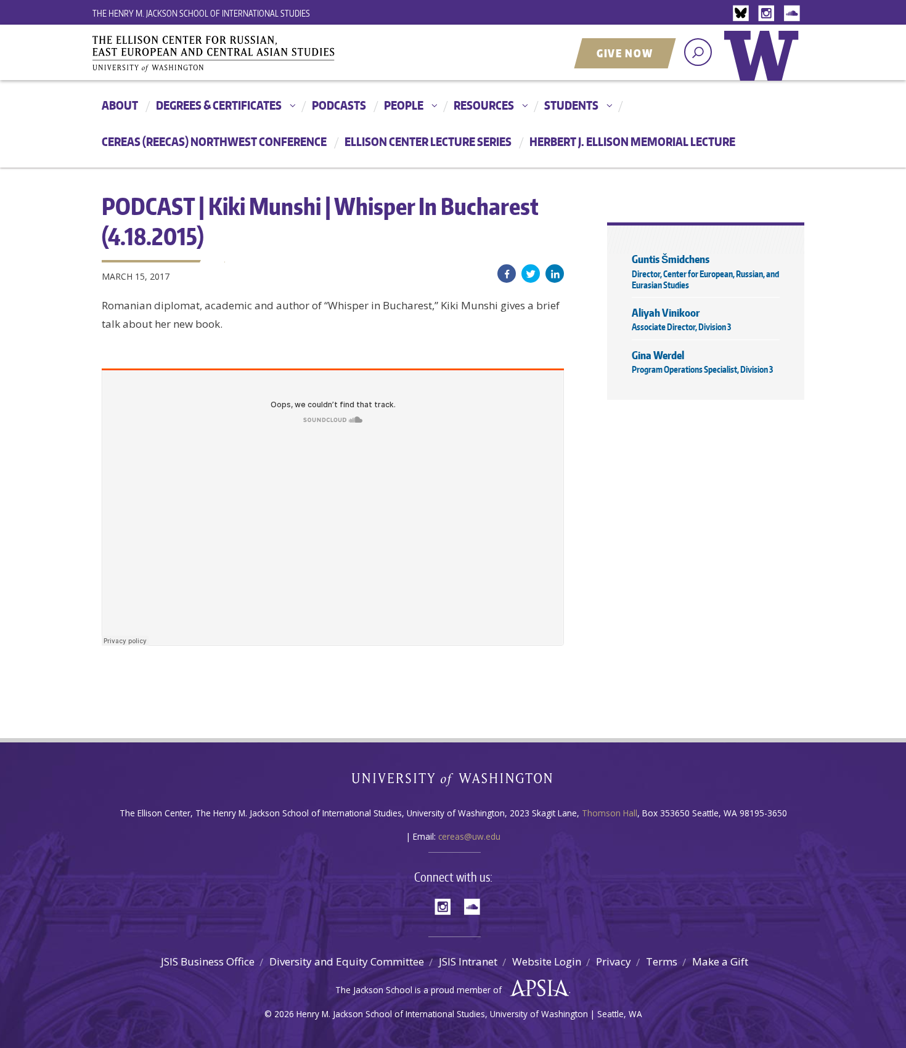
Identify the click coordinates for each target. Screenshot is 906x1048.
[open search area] (698, 52)
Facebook (506, 273)
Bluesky (744, 14)
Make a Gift (720, 961)
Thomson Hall (609, 813)
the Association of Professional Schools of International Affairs (536, 988)
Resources (484, 105)
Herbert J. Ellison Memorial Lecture (632, 141)
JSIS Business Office (208, 961)
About (120, 105)
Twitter (530, 273)
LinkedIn (554, 273)
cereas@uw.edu (469, 836)
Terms (661, 961)
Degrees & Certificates (219, 105)
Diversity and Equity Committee (346, 961)
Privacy (613, 961)
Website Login (546, 961)
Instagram (768, 14)
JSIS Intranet (468, 961)
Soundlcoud (793, 14)
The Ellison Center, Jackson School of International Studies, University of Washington (231, 53)
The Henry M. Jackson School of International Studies (201, 13)
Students (571, 105)
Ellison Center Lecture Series (428, 141)
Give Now (625, 53)
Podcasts (339, 105)
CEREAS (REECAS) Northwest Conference (214, 141)
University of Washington (764, 65)
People (403, 105)
